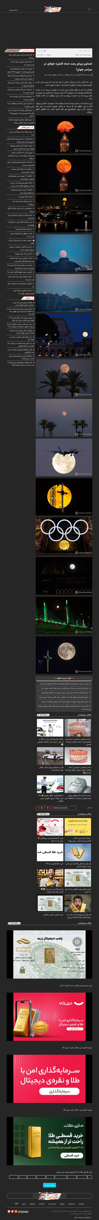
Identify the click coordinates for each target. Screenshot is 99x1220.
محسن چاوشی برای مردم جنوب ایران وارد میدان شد (21, 278)
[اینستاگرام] (15, 1211)
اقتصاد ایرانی (41, 1177)
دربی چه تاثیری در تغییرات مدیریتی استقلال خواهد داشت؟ (21, 248)
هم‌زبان (62, 1203)
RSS (16, 1203)
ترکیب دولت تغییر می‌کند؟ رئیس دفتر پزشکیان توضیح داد (21, 84)
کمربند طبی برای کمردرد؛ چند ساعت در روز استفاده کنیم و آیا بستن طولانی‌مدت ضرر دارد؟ (20, 311)
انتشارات (32, 1203)
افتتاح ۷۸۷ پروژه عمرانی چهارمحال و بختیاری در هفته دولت (21, 177)
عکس (80, 51)
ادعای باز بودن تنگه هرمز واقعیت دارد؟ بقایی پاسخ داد (20, 105)
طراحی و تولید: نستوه (80, 1217)
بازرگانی (28, 298)
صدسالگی (71, 1203)
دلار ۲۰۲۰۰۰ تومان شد (25, 196)
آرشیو (23, 1203)
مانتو (89, 1177)
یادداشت (42, 1203)
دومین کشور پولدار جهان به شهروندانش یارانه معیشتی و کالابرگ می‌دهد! (64, 701)
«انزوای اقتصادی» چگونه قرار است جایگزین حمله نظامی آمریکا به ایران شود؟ (63, 697)
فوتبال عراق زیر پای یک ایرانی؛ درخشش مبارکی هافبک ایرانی (23, 303)
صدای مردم (52, 1203)
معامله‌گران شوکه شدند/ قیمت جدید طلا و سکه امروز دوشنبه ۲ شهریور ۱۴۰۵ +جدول (21, 113)
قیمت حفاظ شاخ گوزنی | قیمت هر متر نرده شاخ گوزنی (21, 350)
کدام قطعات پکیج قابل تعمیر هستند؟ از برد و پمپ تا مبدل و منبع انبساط (20, 363)
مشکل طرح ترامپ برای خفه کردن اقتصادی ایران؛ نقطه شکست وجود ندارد (64, 688)
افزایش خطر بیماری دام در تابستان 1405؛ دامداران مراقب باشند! (22, 331)
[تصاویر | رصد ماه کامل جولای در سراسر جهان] (64, 134)
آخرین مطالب (26, 127)
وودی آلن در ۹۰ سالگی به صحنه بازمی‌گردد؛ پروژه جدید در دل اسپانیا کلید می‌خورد (21, 155)
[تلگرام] (8, 1211)
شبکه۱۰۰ (81, 1203)
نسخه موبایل (49, 1185)
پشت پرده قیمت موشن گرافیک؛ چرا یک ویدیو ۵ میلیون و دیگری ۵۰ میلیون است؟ (20, 325)
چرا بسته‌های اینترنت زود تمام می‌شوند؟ (23, 203)
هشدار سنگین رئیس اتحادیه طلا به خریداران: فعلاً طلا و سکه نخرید (21, 260)
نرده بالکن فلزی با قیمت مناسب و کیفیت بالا (22, 338)
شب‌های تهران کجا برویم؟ (23, 229)
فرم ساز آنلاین (72, 1177)
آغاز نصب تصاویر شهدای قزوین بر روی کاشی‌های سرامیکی (20, 163)
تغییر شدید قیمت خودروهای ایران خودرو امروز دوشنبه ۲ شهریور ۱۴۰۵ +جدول (20, 70)
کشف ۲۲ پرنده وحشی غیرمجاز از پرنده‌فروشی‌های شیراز (22, 191)
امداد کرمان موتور (61, 1177)
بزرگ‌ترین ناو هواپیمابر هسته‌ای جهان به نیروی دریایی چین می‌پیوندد (21, 77)
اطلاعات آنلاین (52, 9)
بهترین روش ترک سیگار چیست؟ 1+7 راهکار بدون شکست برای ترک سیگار (21, 319)
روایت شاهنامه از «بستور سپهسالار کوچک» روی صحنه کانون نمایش (22, 147)
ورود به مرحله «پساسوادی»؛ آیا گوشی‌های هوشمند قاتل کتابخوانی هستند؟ (64, 683)
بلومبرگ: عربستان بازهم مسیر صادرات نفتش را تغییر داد (20, 91)
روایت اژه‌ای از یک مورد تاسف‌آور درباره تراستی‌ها (21, 217)
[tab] (27, 50)
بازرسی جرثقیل (82, 1177)
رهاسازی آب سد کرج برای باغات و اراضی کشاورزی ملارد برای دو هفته (20, 140)
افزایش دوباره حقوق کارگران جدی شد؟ (19, 272)
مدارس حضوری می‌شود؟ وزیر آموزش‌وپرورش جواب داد (23, 292)
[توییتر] (12, 1211)
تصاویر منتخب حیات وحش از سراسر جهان (21, 241)
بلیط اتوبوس (14, 1177)
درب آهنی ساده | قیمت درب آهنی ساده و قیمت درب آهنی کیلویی (20, 344)
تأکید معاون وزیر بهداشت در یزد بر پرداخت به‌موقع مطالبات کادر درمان (22, 184)
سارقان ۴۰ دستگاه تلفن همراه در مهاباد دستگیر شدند (22, 170)
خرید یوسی (50, 1177)
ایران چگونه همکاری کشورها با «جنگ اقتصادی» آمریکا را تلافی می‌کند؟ (21, 121)
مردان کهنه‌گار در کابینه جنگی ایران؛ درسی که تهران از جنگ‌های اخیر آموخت (64, 692)
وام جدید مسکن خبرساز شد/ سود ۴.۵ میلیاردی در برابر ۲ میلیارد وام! (20, 267)
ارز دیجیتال (23, 1177)
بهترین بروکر (31, 1177)
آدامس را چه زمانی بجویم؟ (23, 253)
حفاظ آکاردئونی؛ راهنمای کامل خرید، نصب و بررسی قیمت (21, 357)
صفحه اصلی (87, 51)
